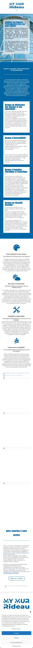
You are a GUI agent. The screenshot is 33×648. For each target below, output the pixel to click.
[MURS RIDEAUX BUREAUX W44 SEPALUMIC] (16, 448)
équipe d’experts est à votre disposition (16, 553)
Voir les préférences (16, 642)
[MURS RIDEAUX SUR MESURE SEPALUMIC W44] (16, 483)
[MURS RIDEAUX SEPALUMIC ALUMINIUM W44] (13, 375)
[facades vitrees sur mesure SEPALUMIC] (16, 413)
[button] (30, 612)
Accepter (16, 633)
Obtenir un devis (16, 578)
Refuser (16, 638)
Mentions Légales (16, 646)
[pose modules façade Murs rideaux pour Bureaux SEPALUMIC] (16, 372)
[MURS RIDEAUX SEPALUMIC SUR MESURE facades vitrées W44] (16, 378)
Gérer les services (16, 628)
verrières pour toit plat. (11, 573)
